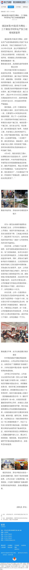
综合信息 (10, 547)
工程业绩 (3, 547)
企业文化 (23, 545)
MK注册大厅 (21, 567)
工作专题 (18, 7)
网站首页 (3, 545)
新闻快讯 (10, 7)
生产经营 (3, 7)
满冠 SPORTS (17, 548)
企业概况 (10, 545)
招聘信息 (25, 7)
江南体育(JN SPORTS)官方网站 (8, 563)
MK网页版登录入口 (17, 564)
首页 (8, 11)
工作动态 (12, 11)
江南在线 (7, 566)
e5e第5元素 (10, 554)
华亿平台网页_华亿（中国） (18, 566)
